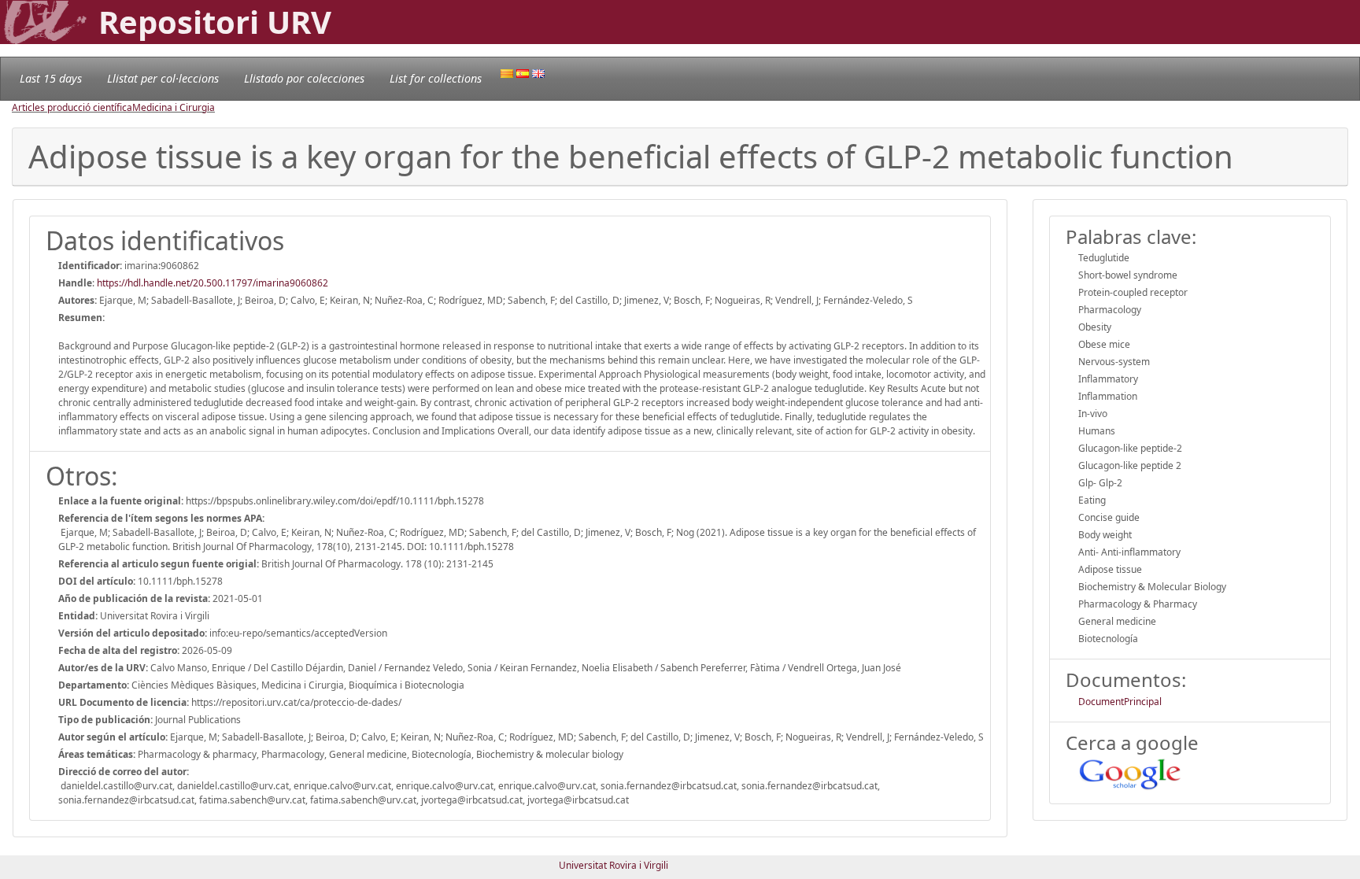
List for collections (436, 78)
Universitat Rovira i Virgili (613, 865)
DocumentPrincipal (1120, 701)
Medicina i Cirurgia (173, 107)
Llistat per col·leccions (163, 78)
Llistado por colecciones (304, 78)
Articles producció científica (72, 107)
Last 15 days (51, 78)
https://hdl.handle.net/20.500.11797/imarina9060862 (212, 283)
